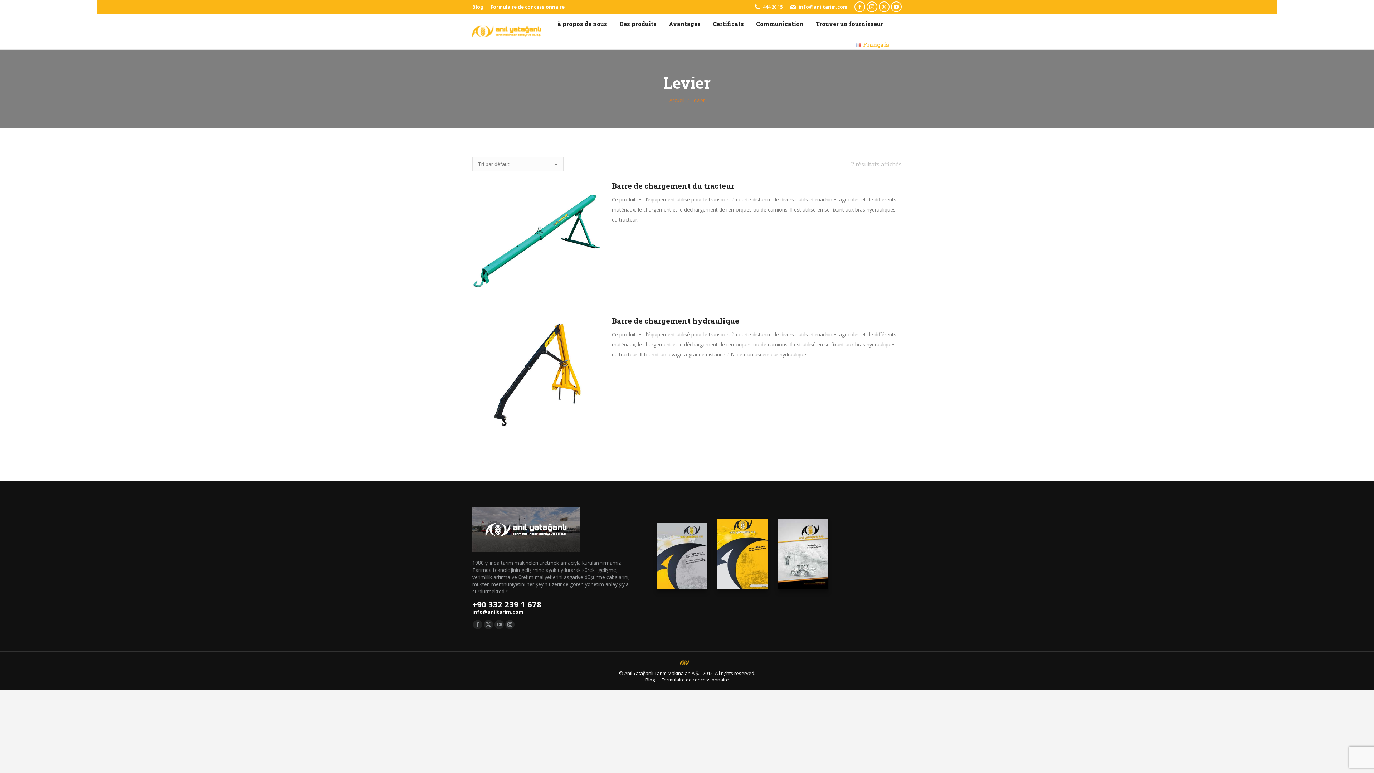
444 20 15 (773, 7)
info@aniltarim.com (823, 7)
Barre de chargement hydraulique (675, 321)
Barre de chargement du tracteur (673, 186)
